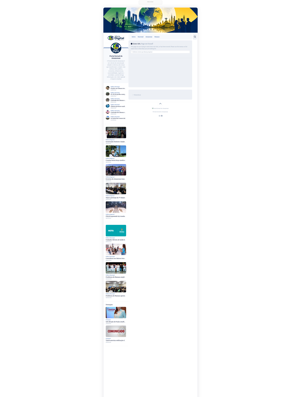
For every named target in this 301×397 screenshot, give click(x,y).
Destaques (108, 319)
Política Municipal (110, 238)
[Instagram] (159, 116)
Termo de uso (137, 95)
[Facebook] (161, 116)
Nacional (140, 37)
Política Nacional (115, 86)
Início (134, 37)
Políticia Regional (110, 139)
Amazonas (149, 37)
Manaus (157, 37)
